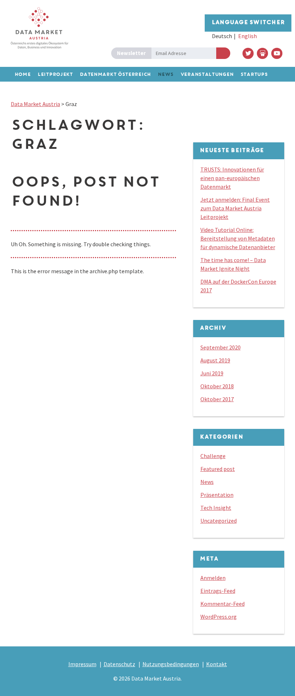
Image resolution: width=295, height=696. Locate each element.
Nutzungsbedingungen (170, 664)
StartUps (254, 74)
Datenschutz (119, 664)
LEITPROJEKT (55, 74)
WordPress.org (218, 616)
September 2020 (220, 347)
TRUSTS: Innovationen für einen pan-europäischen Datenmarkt (232, 178)
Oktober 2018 (217, 386)
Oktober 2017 (217, 399)
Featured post (217, 468)
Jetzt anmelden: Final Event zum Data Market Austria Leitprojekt (235, 208)
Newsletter (131, 53)
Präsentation (216, 494)
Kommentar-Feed (222, 603)
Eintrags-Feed (217, 590)
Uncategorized (218, 520)
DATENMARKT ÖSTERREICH (115, 74)
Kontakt (216, 664)
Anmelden (223, 53)
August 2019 (215, 360)
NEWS (165, 74)
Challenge (213, 455)
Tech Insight (215, 507)
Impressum (82, 664)
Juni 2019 (211, 373)
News (207, 481)
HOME (22, 74)
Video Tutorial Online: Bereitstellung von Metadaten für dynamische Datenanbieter (237, 238)
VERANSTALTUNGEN (206, 74)
